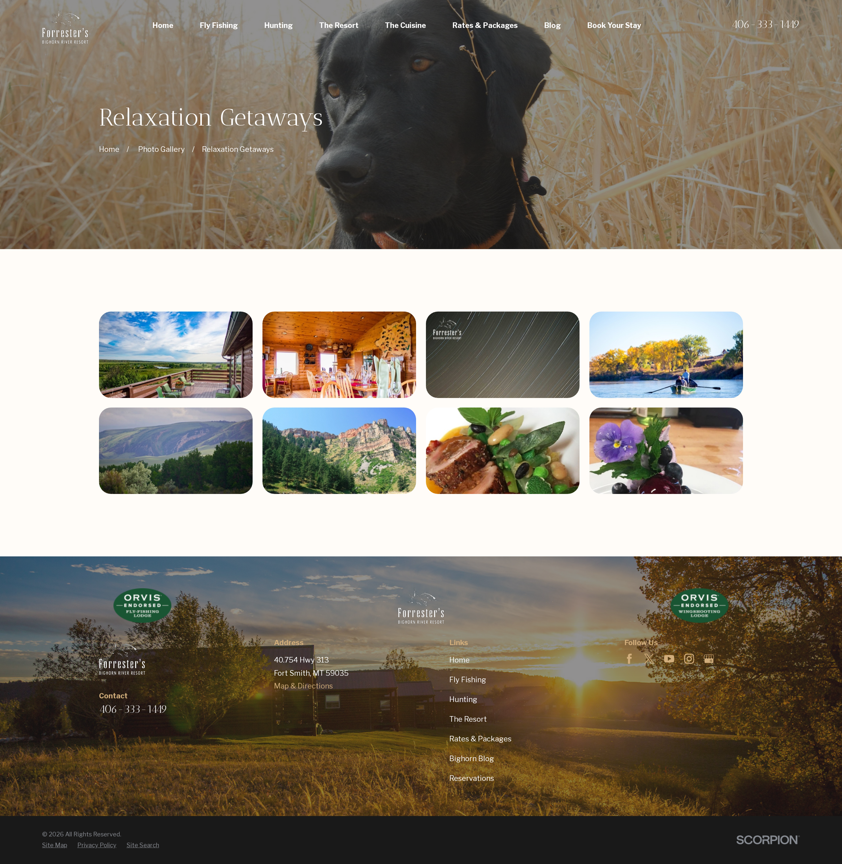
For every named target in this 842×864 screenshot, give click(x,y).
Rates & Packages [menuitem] (485, 25)
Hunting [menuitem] (278, 25)
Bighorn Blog (471, 758)
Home (459, 660)
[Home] (65, 25)
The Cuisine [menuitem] (405, 25)
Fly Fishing (467, 679)
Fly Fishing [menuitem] (219, 25)
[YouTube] (669, 659)
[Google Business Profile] (709, 659)
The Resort (468, 719)
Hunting (463, 699)
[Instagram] (689, 659)
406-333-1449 (765, 24)
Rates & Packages (480, 739)
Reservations (471, 778)
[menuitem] (54, 845)
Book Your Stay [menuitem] (614, 25)
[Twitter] (649, 659)
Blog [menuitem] (552, 25)
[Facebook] (629, 659)
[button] (176, 355)
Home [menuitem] (162, 25)
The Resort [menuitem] (339, 25)
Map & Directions (303, 686)
